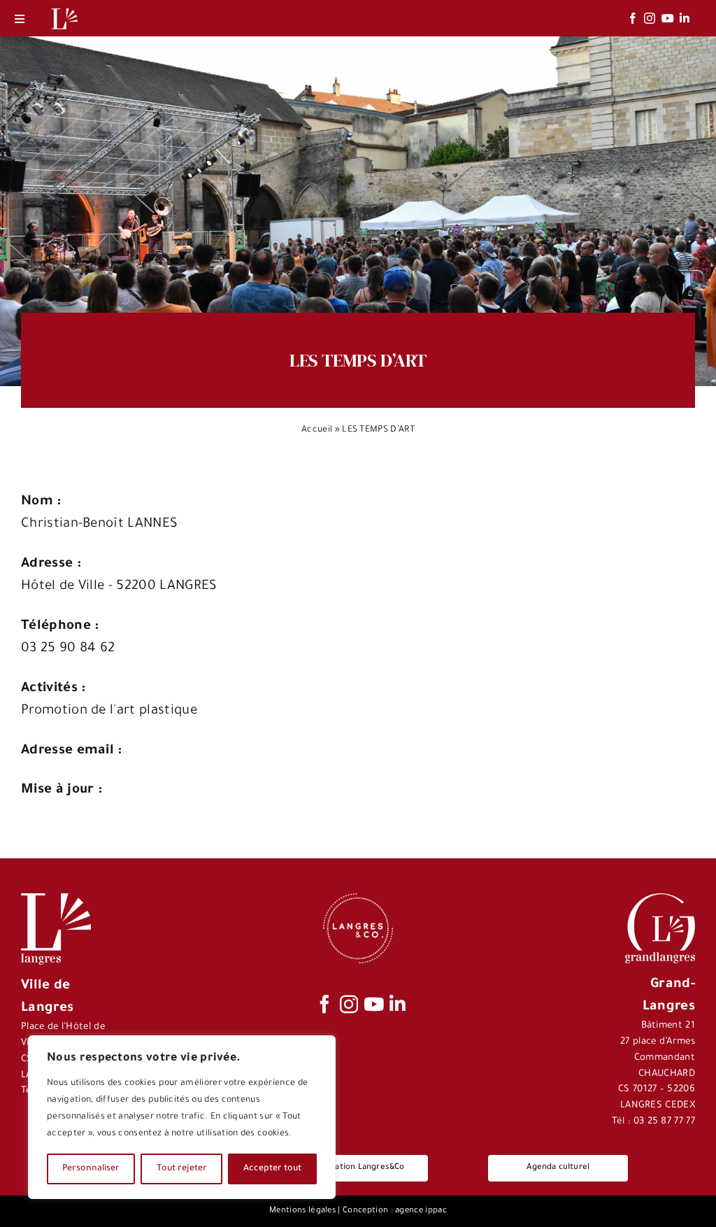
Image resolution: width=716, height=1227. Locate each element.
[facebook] (632, 18)
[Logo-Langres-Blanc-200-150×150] (64, 8)
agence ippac (421, 1211)
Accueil (316, 430)
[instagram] (649, 18)
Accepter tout (272, 1169)
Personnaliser (91, 1169)
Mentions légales (302, 1211)
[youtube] (667, 18)
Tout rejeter (182, 1169)
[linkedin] (684, 18)
